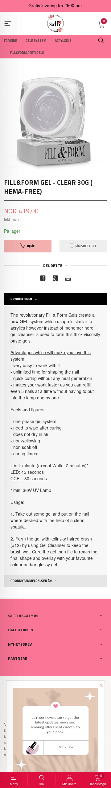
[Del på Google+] (55, 279)
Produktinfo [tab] (21, 299)
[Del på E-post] (68, 279)
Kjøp (31, 246)
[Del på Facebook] (43, 279)
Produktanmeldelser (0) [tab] (31, 580)
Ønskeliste (85, 246)
